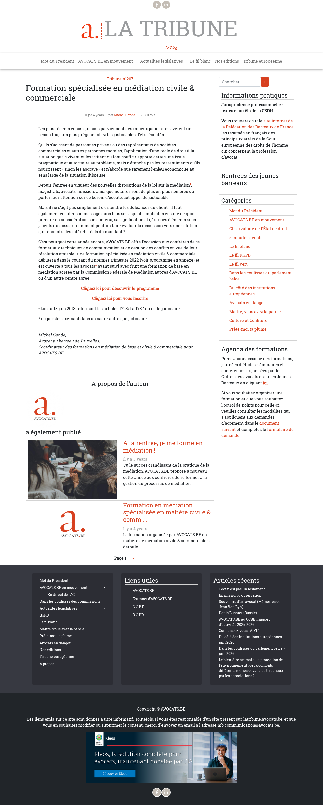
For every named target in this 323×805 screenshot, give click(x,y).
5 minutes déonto (246, 237)
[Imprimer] (150, 368)
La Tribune (171, 28)
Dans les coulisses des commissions (70, 601)
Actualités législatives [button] (161, 61)
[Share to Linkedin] (120, 368)
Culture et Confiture (248, 320)
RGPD (44, 615)
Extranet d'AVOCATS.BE (152, 598)
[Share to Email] (130, 368)
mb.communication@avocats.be (248, 725)
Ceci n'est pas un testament (242, 589)
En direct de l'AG (61, 594)
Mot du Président (57, 61)
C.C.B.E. (139, 606)
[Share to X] (100, 368)
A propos (47, 663)
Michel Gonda (124, 115)
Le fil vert (238, 264)
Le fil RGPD (240, 255)
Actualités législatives (58, 608)
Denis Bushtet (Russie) (238, 612)
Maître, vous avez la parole (255, 311)
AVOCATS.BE (143, 590)
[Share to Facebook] (90, 368)
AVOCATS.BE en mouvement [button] (105, 61)
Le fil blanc (200, 61)
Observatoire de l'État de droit (258, 228)
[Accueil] (91, 31)
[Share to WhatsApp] (110, 368)
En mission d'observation (240, 595)
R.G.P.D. (138, 614)
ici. (266, 383)
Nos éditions (227, 61)
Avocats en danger (247, 302)
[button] (140, 368)
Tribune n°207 (120, 79)
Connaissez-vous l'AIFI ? (239, 630)
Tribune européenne (262, 61)
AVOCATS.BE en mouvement (256, 220)
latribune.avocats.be (262, 719)
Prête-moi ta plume (248, 329)
